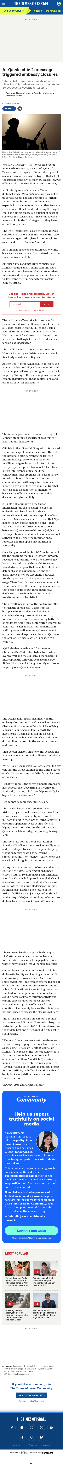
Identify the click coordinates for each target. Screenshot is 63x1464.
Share (11, 109)
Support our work (31, 1230)
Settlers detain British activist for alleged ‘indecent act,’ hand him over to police (44, 1281)
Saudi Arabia (30, 1369)
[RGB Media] (25, 1453)
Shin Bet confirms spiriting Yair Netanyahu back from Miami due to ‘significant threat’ (44, 1314)
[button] (59, 4)
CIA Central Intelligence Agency (17, 1374)
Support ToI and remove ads (47, 11)
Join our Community (14, 11)
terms (44, 310)
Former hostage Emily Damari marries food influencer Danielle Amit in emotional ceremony (16, 1281)
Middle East (9, 1371)
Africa (18, 1371)
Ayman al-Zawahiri (45, 1369)
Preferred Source (14, 96)
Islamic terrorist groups (13, 1369)
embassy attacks (48, 1366)
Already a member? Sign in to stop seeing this (31, 1238)
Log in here (39, 1401)
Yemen (31, 1371)
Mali (24, 1371)
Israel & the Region (21, 1366)
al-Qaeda (35, 1366)
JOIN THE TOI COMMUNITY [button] (31, 1395)
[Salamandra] (46, 1453)
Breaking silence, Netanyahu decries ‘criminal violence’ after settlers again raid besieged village (16, 1315)
